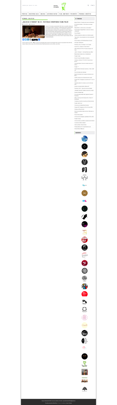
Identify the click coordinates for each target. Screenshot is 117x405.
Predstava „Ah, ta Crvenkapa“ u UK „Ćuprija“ (82, 44)
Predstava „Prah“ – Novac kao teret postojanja (83, 88)
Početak (24, 14)
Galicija (23, 43)
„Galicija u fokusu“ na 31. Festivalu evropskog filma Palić (45, 22)
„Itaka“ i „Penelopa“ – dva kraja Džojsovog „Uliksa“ (83, 51)
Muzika (43, 14)
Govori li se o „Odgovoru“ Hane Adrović (81, 46)
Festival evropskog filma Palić (52, 42)
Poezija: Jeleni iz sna (78, 103)
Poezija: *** (76, 66)
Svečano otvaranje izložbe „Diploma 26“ (81, 86)
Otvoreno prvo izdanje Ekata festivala (81, 105)
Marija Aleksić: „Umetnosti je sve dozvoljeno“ (82, 27)
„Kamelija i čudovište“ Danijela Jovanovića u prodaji (83, 90)
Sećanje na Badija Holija (78, 92)
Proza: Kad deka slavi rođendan (80, 72)
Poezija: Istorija (77, 56)
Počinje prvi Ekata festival (79, 109)
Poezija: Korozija (77, 118)
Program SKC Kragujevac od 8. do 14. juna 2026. (83, 107)
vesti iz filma (58, 43)
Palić (35, 43)
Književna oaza (34, 14)
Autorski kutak (52, 14)
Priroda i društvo (85, 14)
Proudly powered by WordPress (51, 403)
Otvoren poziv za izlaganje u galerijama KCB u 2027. (84, 116)
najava (32, 43)
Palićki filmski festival (46, 43)
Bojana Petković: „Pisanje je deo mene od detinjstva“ (84, 22)
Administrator (32, 24)
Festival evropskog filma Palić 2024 (64, 42)
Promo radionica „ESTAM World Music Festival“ (83, 40)
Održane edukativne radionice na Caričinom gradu (83, 35)
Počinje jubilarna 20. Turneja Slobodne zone (82, 126)
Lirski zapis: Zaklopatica (78, 42)
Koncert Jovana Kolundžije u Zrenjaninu (82, 58)
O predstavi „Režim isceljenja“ (80, 122)
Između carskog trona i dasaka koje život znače (83, 77)
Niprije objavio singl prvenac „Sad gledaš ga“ (82, 53)
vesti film (53, 43)
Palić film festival (39, 43)
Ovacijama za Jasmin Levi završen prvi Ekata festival (84, 101)
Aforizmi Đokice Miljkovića (79, 128)
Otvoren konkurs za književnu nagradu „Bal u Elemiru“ (84, 120)
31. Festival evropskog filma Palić (40, 42)
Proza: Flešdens (77, 33)
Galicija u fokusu (28, 43)
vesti (51, 43)
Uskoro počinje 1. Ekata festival (80, 124)
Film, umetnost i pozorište (68, 14)
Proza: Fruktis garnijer (78, 114)
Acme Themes (69, 403)
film (71, 42)
